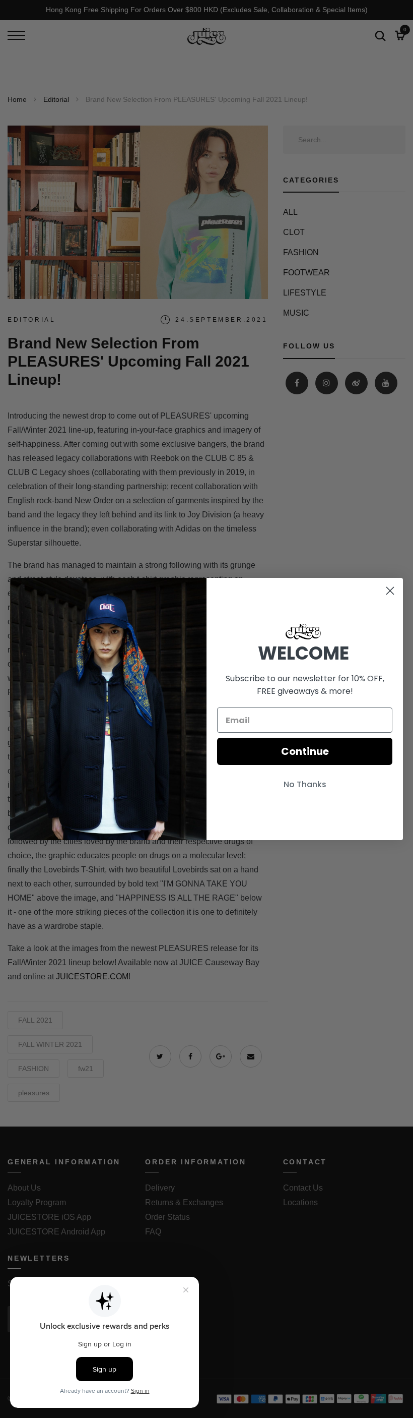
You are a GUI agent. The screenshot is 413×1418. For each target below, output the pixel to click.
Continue (305, 751)
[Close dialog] (390, 591)
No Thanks (305, 784)
